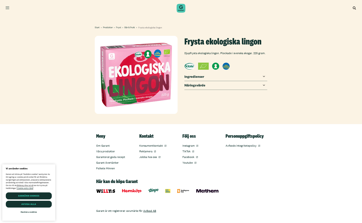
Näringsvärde (194, 85)
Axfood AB (149, 211)
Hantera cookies (29, 212)
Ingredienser (194, 77)
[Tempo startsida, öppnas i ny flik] (153, 191)
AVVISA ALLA (28, 204)
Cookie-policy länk (25, 188)
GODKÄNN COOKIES (28, 195)
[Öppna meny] (8, 8)
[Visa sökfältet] (354, 8)
